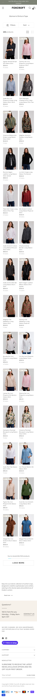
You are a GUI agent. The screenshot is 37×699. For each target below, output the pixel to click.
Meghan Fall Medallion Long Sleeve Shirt (8, 321)
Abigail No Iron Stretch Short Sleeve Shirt (10, 541)
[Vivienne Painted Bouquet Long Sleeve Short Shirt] (26, 417)
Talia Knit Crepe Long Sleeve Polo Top (10, 210)
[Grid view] (27, 32)
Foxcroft (16, 684)
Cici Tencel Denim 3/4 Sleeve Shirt (26, 468)
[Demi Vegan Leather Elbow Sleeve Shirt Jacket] (26, 269)
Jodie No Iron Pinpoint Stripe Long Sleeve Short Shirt (10, 100)
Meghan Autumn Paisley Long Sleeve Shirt (25, 137)
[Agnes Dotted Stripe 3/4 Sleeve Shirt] (10, 48)
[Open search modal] (30, 8)
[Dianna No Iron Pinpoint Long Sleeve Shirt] (26, 380)
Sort (25, 25)
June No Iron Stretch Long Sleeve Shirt (26, 503)
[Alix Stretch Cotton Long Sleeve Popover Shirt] (26, 195)
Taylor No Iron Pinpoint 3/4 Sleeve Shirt (9, 504)
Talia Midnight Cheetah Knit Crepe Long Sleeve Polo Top (26, 100)
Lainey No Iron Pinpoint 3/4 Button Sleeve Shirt (9, 395)
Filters (12, 25)
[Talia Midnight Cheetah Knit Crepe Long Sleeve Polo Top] (26, 85)
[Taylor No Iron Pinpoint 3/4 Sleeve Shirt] (10, 488)
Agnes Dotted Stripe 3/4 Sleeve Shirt (10, 62)
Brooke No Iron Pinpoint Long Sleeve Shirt (10, 358)
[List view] (32, 32)
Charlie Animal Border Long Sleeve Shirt (25, 248)
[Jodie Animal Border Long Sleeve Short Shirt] (10, 269)
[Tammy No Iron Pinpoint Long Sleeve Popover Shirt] (26, 48)
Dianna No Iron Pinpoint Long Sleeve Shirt (26, 395)
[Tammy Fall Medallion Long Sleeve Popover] (26, 306)
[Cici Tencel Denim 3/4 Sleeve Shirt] (26, 453)
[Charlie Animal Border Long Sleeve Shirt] (26, 232)
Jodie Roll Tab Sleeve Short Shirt (10, 468)
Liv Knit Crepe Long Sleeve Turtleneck (25, 173)
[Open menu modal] (3, 8)
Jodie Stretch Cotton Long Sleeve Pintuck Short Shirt (10, 248)
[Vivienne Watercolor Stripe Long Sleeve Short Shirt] (10, 122)
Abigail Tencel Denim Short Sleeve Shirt (26, 540)
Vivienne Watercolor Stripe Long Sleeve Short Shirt (10, 137)
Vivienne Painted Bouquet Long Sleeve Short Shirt (26, 432)
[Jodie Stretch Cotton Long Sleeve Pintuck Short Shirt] (10, 232)
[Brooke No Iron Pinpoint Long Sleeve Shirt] (10, 343)
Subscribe (31, 675)
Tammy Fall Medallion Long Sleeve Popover (24, 321)
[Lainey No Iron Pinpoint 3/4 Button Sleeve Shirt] (10, 380)
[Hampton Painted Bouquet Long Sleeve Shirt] (10, 417)
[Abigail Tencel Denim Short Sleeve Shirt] (26, 525)
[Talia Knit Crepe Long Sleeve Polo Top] (10, 195)
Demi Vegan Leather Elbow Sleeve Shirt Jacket (26, 285)
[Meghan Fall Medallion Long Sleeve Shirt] (10, 306)
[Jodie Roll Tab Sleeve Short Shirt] (10, 453)
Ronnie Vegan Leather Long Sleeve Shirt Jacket (10, 174)
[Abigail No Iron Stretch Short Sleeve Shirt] (10, 525)
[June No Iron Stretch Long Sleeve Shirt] (26, 488)
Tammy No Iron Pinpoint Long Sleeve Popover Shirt (26, 63)
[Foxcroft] (18, 8)
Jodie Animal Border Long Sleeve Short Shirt (10, 285)
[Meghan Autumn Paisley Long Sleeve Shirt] (26, 122)
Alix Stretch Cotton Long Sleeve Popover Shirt (26, 211)
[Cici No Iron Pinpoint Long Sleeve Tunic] (26, 343)
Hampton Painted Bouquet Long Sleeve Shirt (10, 432)
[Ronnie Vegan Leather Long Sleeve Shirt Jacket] (10, 159)
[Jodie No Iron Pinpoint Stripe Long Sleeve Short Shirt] (10, 85)
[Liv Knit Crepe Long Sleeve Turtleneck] (26, 159)
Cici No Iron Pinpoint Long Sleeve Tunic (26, 357)
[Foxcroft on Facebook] (3, 638)
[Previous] (3, 2)
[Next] (34, 2)
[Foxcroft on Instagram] (6, 638)
